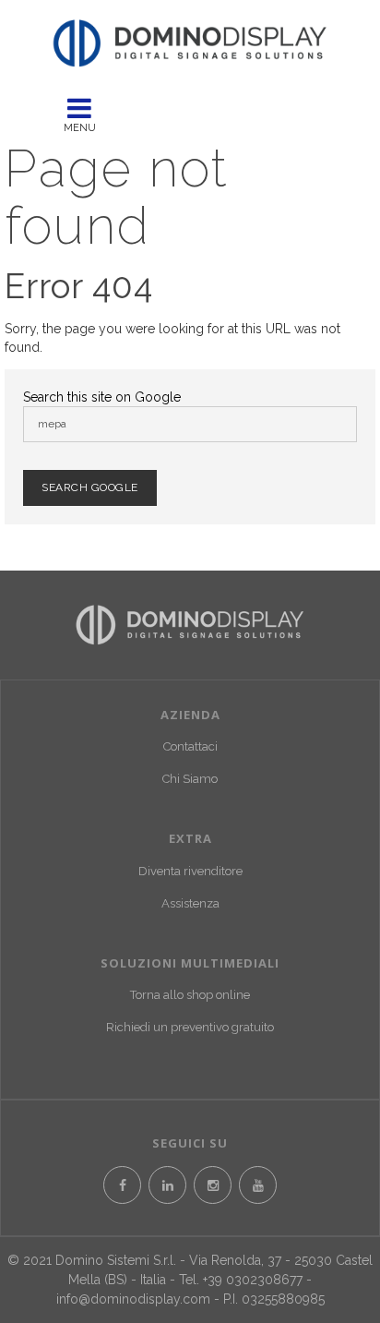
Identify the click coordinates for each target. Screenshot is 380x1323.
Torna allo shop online (190, 995)
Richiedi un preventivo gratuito (190, 1027)
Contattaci (190, 746)
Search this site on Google (102, 397)
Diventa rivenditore (190, 871)
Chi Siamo (190, 779)
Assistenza (190, 903)
